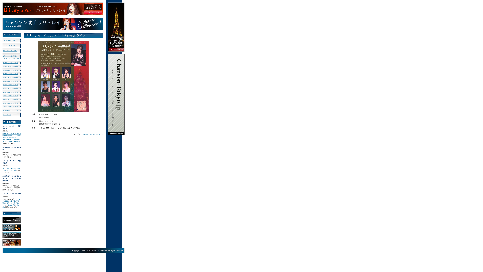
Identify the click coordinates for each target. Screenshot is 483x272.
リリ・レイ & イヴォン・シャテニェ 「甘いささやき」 (12, 205)
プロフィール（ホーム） (10, 40)
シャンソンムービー (9, 45)
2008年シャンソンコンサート (10, 95)
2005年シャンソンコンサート (10, 106)
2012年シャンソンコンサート (10, 81)
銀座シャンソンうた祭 (10, 51)
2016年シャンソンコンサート (10, 66)
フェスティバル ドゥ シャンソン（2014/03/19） (12, 137)
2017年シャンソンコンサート (10, 63)
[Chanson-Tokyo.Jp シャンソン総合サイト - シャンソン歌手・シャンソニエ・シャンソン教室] (116, 55)
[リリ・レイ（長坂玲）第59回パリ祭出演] (116, 4)
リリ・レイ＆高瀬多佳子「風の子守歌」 (12, 201)
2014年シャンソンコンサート (93, 134)
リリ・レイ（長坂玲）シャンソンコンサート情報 (11, 57)
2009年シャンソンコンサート (10, 92)
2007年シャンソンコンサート (10, 99)
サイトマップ (7, 114)
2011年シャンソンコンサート (10, 85)
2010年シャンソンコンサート (10, 88)
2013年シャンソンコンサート (10, 77)
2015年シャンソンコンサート (10, 70)
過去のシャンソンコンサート (10, 110)
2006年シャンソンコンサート (10, 103)
